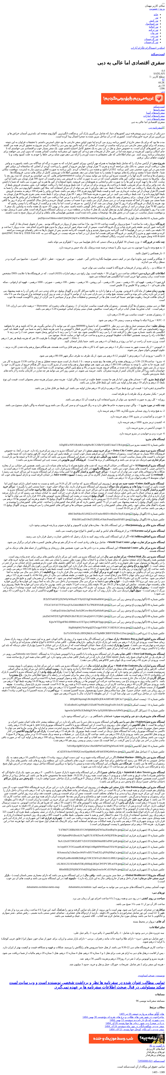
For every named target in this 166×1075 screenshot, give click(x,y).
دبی (163, 91)
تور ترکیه (153, 30)
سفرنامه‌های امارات (154, 115)
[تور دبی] (156, 127)
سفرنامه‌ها (159, 109)
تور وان (154, 33)
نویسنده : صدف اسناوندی (151, 975)
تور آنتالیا (153, 26)
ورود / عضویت (157, 8)
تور (156, 17)
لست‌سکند (158, 54)
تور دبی (154, 36)
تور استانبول (151, 23)
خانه (156, 14)
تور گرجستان (151, 39)
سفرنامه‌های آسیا (155, 112)
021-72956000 (145, 1061)
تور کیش (153, 20)
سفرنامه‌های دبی (156, 119)
